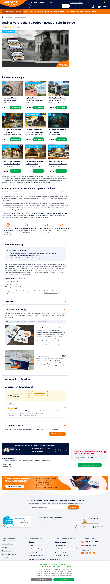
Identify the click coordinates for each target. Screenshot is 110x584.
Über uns (31, 542)
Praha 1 (13, 166)
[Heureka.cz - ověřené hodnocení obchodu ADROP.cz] (16, 527)
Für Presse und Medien (61, 555)
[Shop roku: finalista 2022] (99, 527)
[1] (19, 335)
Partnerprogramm (60, 542)
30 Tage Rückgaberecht (8, 229)
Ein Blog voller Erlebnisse (36, 555)
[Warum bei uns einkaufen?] (8, 225)
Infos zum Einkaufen (90, 2)
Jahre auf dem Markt (46, 228)
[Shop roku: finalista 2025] (90, 520)
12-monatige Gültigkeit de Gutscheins (26, 228)
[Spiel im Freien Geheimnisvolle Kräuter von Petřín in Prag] (35, 88)
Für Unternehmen (60, 545)
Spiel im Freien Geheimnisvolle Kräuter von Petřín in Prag (34, 100)
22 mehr (53, 104)
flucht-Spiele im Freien (50, 293)
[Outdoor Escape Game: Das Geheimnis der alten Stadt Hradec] (35, 120)
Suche (66, 6)
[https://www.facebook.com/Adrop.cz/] (82, 553)
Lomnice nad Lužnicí (16, 134)
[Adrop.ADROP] (2, 17)
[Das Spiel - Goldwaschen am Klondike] (12, 120)
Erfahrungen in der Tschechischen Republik (41, 559)
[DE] (105, 2)
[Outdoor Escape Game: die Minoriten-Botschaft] (12, 152)
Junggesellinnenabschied (36, 215)
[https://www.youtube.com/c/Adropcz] (90, 553)
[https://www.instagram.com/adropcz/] (86, 553)
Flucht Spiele (5, 460)
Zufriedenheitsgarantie (61, 228)
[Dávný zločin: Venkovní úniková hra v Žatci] (35, 48)
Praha (12, 103)
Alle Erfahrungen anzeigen (90, 465)
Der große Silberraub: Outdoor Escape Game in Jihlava (58, 163)
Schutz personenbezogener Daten (39, 549)
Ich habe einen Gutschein (76, 2)
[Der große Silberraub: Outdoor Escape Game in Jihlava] (58, 152)
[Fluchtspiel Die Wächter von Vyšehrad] (58, 120)
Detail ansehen (15, 107)
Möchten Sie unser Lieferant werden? (66, 549)
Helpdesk (5, 547)
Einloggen (73, 507)
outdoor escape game (18, 213)
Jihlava (58, 166)
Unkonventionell (46, 460)
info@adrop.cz (90, 546)
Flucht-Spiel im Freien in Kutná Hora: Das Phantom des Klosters (34, 163)
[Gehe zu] (105, 452)
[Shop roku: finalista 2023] (82, 527)
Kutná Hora (63, 103)
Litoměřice (5, 466)
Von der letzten (10, 404)
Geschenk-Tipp (33, 552)
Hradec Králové (38, 134)
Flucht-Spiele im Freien (15, 460)
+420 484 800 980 (91, 542)
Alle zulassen (64, 579)
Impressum (58, 559)
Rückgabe (5, 558)
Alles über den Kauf (7, 544)
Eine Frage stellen (57, 434)
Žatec (10, 466)
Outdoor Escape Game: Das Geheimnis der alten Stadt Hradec (34, 132)
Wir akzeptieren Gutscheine (10, 554)
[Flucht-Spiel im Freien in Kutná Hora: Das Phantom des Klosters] (35, 152)
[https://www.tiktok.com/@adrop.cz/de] (94, 553)
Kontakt (99, 2)
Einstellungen (41, 579)
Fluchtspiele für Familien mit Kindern (32, 460)
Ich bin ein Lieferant (61, 552)
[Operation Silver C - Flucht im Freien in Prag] (12, 88)
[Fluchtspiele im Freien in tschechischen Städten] (58, 88)
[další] (32, 335)
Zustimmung (68, 571)
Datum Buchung (7, 551)
